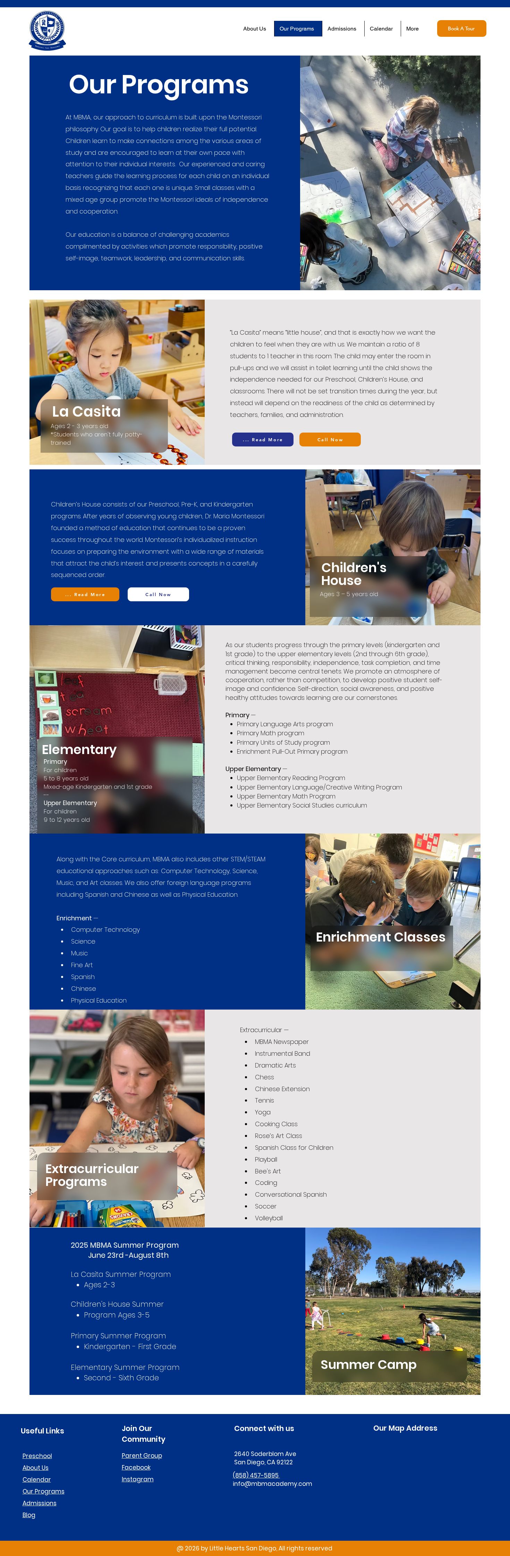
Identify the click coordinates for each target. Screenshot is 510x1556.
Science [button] (83, 941)
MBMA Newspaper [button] (282, 1041)
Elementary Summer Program (125, 1367)
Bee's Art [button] (268, 1171)
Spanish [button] (83, 976)
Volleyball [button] (269, 1218)
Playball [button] (266, 1159)
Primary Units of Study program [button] (283, 742)
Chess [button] (264, 1077)
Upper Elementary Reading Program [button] (291, 777)
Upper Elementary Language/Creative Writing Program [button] (320, 787)
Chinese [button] (83, 988)
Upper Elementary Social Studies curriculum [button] (302, 805)
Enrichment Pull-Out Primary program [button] (292, 751)
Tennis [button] (264, 1100)
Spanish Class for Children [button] (294, 1147)
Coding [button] (266, 1182)
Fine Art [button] (82, 965)
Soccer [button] (266, 1206)
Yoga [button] (263, 1112)
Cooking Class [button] (276, 1124)
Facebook (136, 1467)
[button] (263, 439)
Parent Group (142, 1456)
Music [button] (79, 953)
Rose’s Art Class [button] (278, 1135)
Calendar (37, 1479)
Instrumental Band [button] (282, 1053)
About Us (36, 1468)
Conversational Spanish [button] (291, 1194)
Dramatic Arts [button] (275, 1065)
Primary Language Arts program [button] (285, 724)
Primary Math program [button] (270, 733)
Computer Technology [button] (105, 929)
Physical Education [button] (99, 1000)
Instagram (138, 1479)
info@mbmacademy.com (272, 1484)
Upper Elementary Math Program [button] (287, 796)
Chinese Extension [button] (282, 1089)
